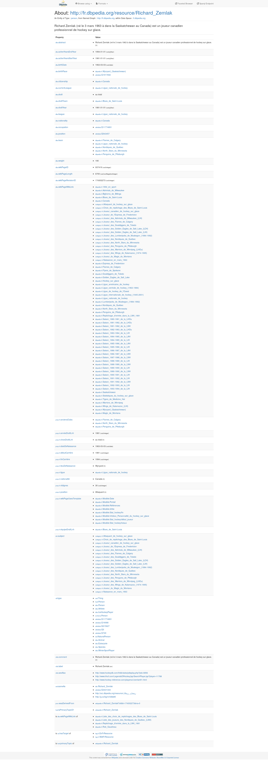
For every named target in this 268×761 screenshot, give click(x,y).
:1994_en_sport (105, 186)
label (59, 666)
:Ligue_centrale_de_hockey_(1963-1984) (117, 287)
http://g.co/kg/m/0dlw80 (105, 696)
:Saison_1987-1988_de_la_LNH (113, 357)
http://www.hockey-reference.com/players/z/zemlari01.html (121, 679)
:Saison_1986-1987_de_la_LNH (113, 353)
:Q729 (100, 633)
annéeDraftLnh (65, 433)
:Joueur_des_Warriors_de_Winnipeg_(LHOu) (119, 249)
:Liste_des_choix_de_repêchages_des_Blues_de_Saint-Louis (126, 716)
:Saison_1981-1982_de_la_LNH (113, 326)
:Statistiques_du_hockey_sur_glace (114, 395)
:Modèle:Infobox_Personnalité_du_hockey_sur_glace (122, 515)
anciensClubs (64, 419)
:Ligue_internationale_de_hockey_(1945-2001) (119, 294)
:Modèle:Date (104, 498)
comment (61, 656)
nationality (61, 120)
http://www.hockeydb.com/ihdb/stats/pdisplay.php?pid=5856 (121, 672)
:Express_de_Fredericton (110, 263)
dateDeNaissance (66, 446)
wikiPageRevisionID (66, 180)
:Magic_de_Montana (107, 413)
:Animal (99, 640)
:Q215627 (102, 626)
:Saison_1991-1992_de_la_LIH (112, 378)
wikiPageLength (64, 173)
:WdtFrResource (104, 736)
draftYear (61, 107)
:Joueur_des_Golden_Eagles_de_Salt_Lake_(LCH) (121, 228)
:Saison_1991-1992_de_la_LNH (113, 381)
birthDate (61, 64)
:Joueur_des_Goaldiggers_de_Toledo (115, 225)
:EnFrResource (103, 733)
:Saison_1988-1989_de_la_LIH (112, 360)
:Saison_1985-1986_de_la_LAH (112, 343)
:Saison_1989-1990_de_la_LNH (113, 371)
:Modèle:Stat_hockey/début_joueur (114, 519)
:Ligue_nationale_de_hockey (111, 87)
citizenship (62, 81)
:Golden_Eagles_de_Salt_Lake (112, 277)
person (74, 18)
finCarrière (63, 459)
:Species (100, 646)
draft (59, 94)
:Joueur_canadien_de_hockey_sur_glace (117, 211)
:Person (100, 601)
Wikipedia (115, 757)
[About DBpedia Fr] (62, 3)
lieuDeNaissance (65, 465)
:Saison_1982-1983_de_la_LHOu (113, 329)
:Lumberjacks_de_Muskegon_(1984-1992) (117, 301)
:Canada (102, 81)
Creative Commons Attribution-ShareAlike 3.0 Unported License (157, 757)
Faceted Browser (185, 3)
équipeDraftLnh (65, 529)
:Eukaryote (101, 643)
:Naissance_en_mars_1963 (111, 259)
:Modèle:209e (104, 509)
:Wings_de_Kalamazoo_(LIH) (111, 406)
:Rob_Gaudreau (105, 726)
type (59, 598)
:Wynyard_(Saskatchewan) (110, 71)
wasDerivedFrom (65, 703)
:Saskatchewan (105, 392)
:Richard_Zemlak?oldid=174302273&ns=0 (117, 703)
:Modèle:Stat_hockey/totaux (111, 522)
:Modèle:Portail (105, 502)
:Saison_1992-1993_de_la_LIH (112, 385)
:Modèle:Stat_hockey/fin (109, 512)
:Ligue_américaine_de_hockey (112, 284)
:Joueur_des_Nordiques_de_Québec (115, 239)
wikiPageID (62, 167)
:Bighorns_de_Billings (108, 193)
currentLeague (63, 87)
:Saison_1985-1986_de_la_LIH (112, 346)
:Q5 (99, 629)
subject (60, 536)
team (59, 140)
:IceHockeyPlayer (104, 612)
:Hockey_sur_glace (107, 280)
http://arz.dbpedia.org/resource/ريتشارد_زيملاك (115, 693)
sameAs (60, 686)
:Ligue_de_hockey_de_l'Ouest (112, 291)
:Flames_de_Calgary (108, 140)
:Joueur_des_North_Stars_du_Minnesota (117, 242)
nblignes (62, 485)
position (60, 133)
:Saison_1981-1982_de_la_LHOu (113, 322)
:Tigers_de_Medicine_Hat (110, 399)
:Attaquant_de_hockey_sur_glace (113, 204)
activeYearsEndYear (66, 51)
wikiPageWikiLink (65, 186)
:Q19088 (101, 622)
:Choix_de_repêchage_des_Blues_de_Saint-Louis (121, 207)
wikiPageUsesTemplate (68, 498)
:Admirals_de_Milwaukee (109, 190)
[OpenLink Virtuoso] (111, 754)
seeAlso (61, 672)
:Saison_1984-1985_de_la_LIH (112, 340)
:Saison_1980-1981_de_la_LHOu (113, 319)
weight (60, 160)
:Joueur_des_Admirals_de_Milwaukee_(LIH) (118, 218)
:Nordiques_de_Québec (109, 147)
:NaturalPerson (103, 636)
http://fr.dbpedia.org (105, 18)
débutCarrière (64, 452)
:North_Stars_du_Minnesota (111, 150)
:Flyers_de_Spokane (107, 270)
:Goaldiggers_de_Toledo (109, 273)
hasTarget (63, 733)
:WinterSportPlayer (104, 650)
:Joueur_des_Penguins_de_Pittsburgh (116, 246)
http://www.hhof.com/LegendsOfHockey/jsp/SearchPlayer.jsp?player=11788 (128, 676)
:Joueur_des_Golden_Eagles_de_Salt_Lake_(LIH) (121, 232)
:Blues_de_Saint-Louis (108, 101)
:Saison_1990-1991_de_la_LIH (112, 374)
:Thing (99, 598)
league (60, 114)
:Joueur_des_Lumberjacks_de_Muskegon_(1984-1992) (123, 235)
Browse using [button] (83, 3)
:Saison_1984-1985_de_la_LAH (112, 336)
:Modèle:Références (107, 505)
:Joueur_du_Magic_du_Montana (113, 256)
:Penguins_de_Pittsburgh (109, 154)
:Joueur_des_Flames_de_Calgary (114, 221)
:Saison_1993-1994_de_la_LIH (112, 388)
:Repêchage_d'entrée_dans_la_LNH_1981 (117, 315)
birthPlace (61, 71)
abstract (61, 42)
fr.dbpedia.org (139, 18)
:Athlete (100, 608)
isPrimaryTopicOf (65, 709)
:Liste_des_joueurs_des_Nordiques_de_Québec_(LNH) (123, 719)
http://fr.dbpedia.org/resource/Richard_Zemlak (121, 12)
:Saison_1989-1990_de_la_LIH (112, 367)
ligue (60, 472)
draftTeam (62, 101)
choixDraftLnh (64, 439)
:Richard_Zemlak (104, 686)
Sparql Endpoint (206, 3)
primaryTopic (65, 743)
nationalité (63, 478)
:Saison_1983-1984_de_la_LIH (112, 333)
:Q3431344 (103, 689)
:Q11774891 (103, 127)
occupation (62, 127)
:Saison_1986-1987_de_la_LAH (112, 350)
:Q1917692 (103, 74)
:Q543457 (102, 133)
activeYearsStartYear (66, 58)
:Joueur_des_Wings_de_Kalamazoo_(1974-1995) (121, 253)
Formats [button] (102, 3)
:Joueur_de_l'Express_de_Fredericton (116, 214)
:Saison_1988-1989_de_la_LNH (113, 364)
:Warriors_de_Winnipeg (109, 402)
